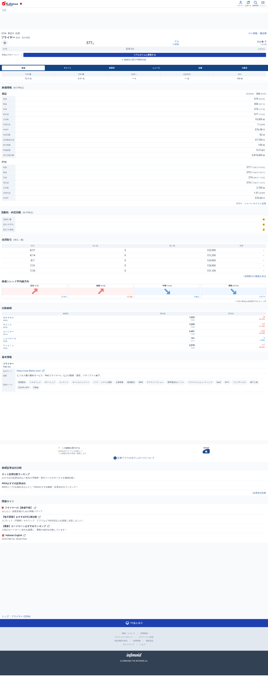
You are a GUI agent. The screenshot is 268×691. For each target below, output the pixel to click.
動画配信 (131, 382)
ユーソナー (8, 331)
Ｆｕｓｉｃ (8, 345)
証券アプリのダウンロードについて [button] (135, 458)
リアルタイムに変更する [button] (145, 55)
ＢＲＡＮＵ (8, 317)
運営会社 (149, 641)
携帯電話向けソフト (176, 382)
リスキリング (35, 382)
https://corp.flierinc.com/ (29, 371)
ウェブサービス (239, 382)
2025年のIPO (23, 387)
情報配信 (22, 382)
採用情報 (137, 641)
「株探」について (127, 633)
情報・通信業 (260, 33)
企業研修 (119, 382)
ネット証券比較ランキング (39, 476)
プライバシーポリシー (124, 637)
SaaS (219, 382)
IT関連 (35, 387)
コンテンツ (63, 382)
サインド (7, 324)
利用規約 (144, 633)
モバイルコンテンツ (80, 382)
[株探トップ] (10, 3)
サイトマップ (128, 644)
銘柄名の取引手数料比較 (135, 59)
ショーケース (9, 338)
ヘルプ (142, 644)
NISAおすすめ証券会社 (40, 485)
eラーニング (50, 382)
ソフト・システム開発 (102, 382)
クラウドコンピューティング (200, 382)
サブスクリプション (155, 382)
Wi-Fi (227, 382)
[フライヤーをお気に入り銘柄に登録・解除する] (5, 43)
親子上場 (254, 382)
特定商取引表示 (121, 641)
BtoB (141, 382)
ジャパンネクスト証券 (255, 203)
